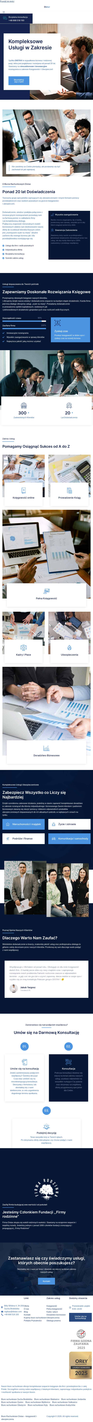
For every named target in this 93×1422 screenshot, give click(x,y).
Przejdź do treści (7, 1)
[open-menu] (3, 12)
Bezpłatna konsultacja (18, 17)
